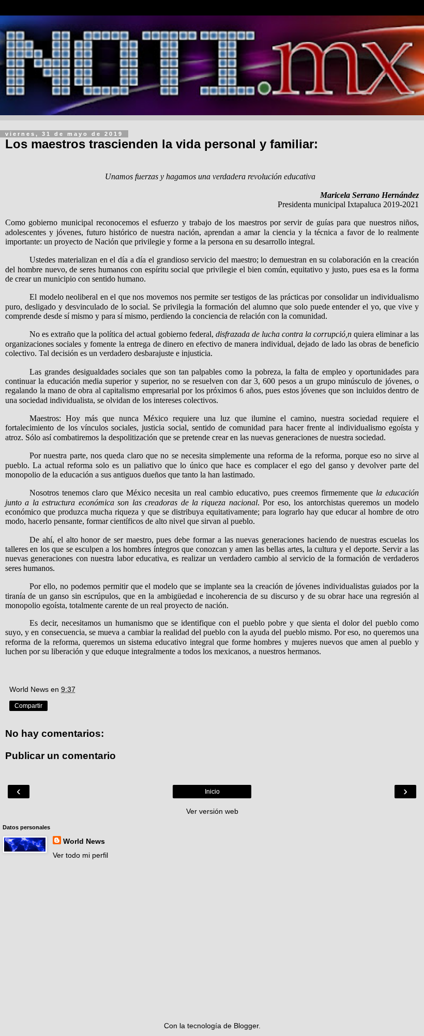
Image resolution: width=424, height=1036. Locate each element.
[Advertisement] (212, 940)
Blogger (246, 1026)
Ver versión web (212, 811)
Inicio (212, 791)
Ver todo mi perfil (80, 855)
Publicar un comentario (60, 755)
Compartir (28, 705)
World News (84, 841)
